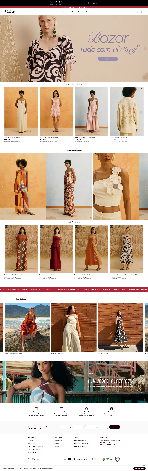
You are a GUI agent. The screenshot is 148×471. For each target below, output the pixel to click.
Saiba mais (49, 468)
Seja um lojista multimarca (35, 446)
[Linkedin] (38, 459)
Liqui (53, 12)
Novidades (62, 12)
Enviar (114, 427)
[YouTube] (33, 459)
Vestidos (80, 12)
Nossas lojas (31, 443)
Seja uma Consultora (34, 449)
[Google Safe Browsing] (95, 459)
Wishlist (57, 446)
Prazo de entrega (79, 446)
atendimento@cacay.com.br (108, 444)
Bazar (88, 12)
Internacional (32, 452)
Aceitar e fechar (139, 468)
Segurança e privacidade (81, 443)
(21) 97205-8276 (105, 442)
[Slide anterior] (2, 48)
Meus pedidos (59, 440)
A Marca (30, 440)
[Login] (136, 11)
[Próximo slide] (145, 48)
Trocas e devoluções (80, 440)
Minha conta (58, 443)
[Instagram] (29, 459)
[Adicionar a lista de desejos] (37, 88)
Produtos (71, 12)
